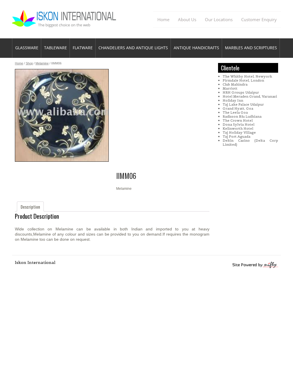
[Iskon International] (64, 24)
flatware (83, 47)
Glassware (26, 47)
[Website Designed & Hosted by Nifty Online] (235, 265)
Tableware (55, 47)
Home (163, 19)
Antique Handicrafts (196, 47)
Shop (29, 63)
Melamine (42, 63)
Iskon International (35, 262)
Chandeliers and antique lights (133, 47)
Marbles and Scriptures (251, 47)
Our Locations (219, 19)
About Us (187, 19)
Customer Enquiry (259, 19)
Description (30, 207)
